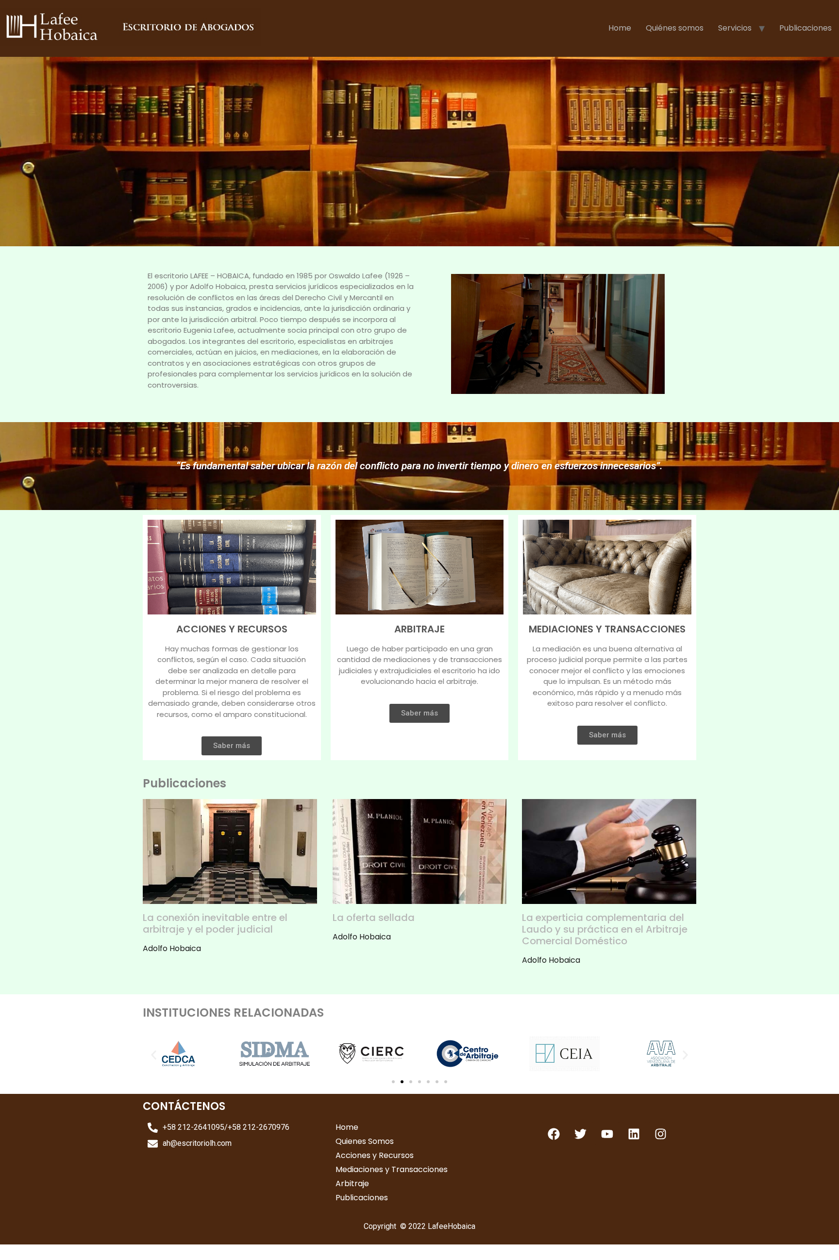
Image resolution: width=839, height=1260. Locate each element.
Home (619, 28)
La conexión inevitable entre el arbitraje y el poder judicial (215, 923)
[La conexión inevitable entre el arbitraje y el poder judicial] (230, 897)
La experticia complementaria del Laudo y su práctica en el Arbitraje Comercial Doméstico (605, 929)
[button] (154, 1055)
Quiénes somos (675, 28)
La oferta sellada (374, 917)
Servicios (735, 28)
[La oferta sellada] (420, 897)
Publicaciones (805, 28)
